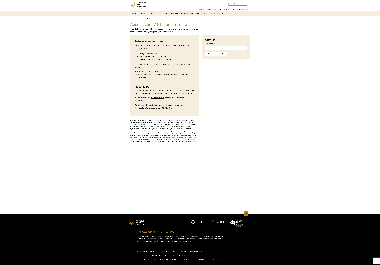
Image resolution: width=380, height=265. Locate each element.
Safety (215, 9)
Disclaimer (164, 251)
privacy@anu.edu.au (178, 139)
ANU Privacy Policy (135, 137)
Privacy (174, 251)
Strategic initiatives (213, 14)
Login (134, 19)
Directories (245, 9)
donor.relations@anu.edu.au (145, 108)
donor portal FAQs (157, 98)
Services (226, 9)
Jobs (238, 9)
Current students (190, 14)
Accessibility (205, 251)
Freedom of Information (188, 251)
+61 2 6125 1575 (166, 108)
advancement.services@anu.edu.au (140, 130)
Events (208, 9)
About (133, 14)
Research (153, 14)
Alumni (174, 14)
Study (142, 14)
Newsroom (201, 9)
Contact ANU (142, 251)
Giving (165, 14)
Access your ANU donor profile (147, 19)
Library (233, 9)
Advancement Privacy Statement (140, 124)
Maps (220, 9)
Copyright (153, 251)
